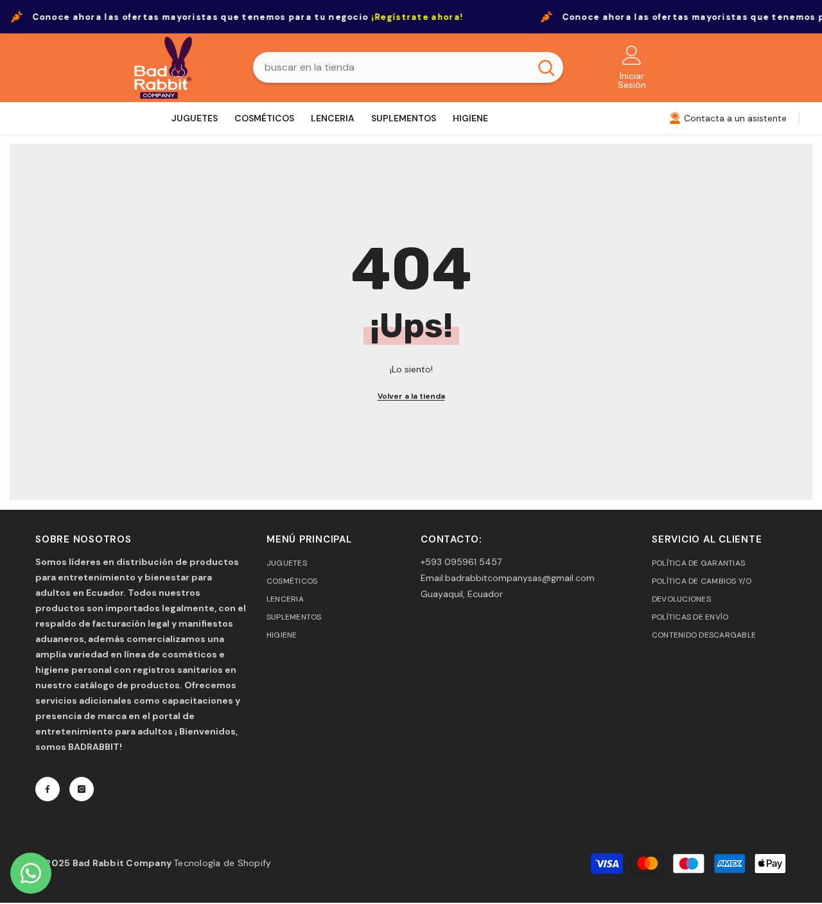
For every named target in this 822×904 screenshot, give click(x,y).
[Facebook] (47, 789)
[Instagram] (81, 789)
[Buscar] (408, 67)
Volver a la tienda (411, 396)
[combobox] (391, 67)
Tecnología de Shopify (222, 863)
